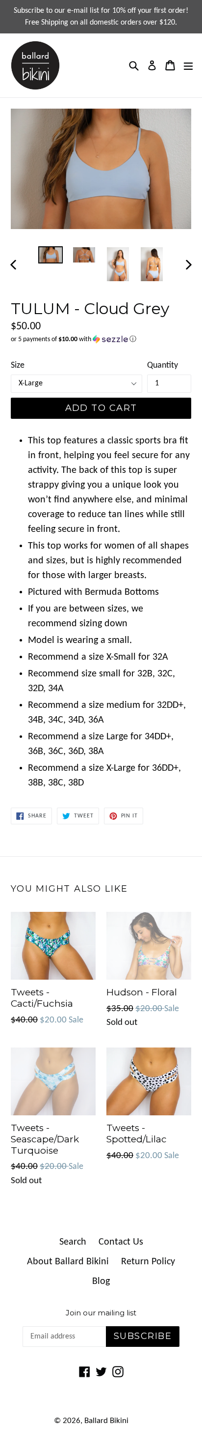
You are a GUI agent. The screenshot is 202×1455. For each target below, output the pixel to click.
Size (18, 365)
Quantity (162, 365)
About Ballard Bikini (68, 1262)
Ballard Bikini (106, 1421)
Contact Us (121, 1242)
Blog (101, 1281)
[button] (101, 339)
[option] (50, 255)
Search (72, 1242)
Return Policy (148, 1262)
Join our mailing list (101, 1313)
